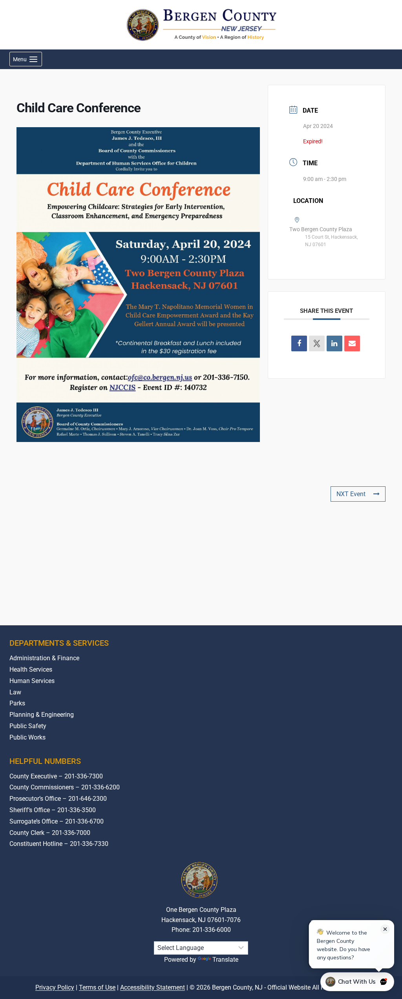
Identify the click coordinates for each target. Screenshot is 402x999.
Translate (225, 959)
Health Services (30, 669)
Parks (17, 703)
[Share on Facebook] (299, 343)
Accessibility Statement (152, 987)
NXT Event (350, 494)
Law (15, 692)
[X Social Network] (317, 343)
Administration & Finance (44, 658)
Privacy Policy (54, 987)
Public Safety (27, 726)
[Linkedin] (334, 343)
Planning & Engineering (41, 714)
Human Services (32, 681)
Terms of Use (97, 987)
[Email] (352, 343)
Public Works (27, 737)
